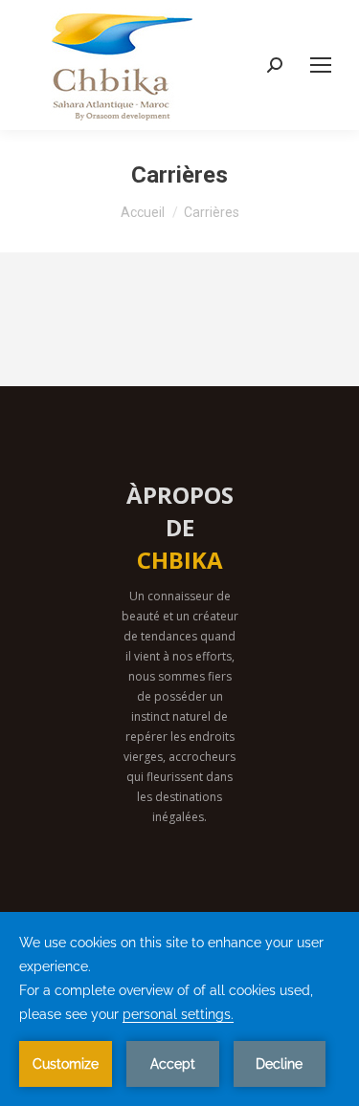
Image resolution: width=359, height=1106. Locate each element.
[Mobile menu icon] (321, 65)
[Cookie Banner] (179, 1009)
